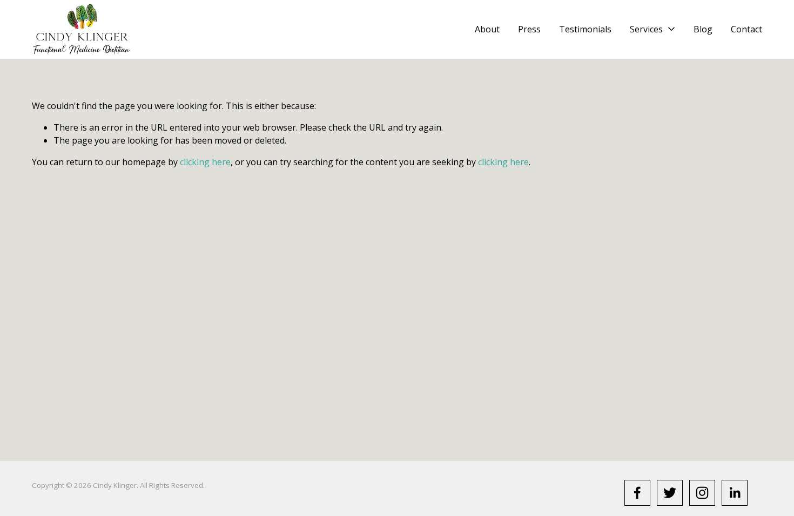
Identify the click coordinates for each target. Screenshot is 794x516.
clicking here (205, 162)
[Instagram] (702, 493)
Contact (746, 29)
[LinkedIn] (735, 493)
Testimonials (585, 29)
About (487, 29)
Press (529, 29)
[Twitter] (670, 493)
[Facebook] (637, 493)
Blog (703, 29)
